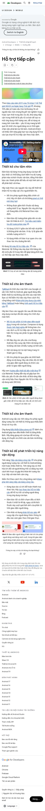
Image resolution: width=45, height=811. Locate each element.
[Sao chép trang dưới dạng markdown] (12, 65)
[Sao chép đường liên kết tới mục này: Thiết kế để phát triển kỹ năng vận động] (17, 455)
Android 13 (6, 697)
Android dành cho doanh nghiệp (14, 598)
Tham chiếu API (8, 722)
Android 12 (6, 700)
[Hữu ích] (38, 49)
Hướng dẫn (26, 45)
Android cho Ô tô (8, 668)
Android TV (6, 671)
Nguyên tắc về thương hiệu (13, 793)
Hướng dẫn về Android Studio (13, 714)
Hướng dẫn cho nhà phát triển (13, 718)
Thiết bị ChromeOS (9, 664)
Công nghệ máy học (9, 631)
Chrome (5, 770)
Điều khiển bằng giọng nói (21, 429)
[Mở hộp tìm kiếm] (24, 2)
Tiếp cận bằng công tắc (21, 460)
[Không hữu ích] (38, 53)
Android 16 (6, 685)
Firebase (5, 773)
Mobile (19, 10)
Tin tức (4, 610)
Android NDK (7, 729)
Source (4, 606)
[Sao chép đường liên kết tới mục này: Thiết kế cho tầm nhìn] (34, 166)
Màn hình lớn (7, 656)
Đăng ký (36, 799)
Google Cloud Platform (11, 777)
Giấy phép (20, 790)
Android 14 (6, 693)
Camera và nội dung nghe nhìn (13, 639)
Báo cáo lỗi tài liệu (8, 743)
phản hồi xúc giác (29, 512)
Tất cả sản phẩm (8, 781)
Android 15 (6, 689)
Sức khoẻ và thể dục (9, 635)
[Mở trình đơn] (3, 3)
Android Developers (9, 42)
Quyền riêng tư (7, 642)
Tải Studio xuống (8, 726)
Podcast (5, 617)
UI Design (7, 10)
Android (5, 595)
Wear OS (5, 660)
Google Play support (9, 747)
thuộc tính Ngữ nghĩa (16, 327)
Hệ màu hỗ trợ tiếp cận (19, 246)
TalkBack (6, 289)
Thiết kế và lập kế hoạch (27, 42)
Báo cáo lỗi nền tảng (9, 739)
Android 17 (6, 681)
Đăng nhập (37, 3)
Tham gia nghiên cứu (10, 751)
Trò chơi (5, 627)
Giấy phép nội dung (32, 566)
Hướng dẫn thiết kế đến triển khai (24, 371)
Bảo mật (5, 602)
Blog (3, 614)
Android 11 (6, 704)
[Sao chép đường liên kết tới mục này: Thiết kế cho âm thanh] (34, 284)
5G (3, 646)
